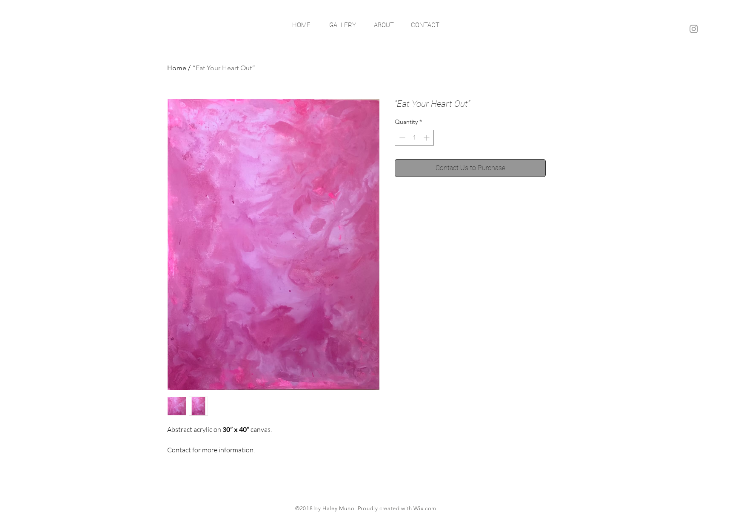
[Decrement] (401, 137)
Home (176, 68)
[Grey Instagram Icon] (693, 28)
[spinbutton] (414, 137)
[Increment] (427, 137)
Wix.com (424, 508)
